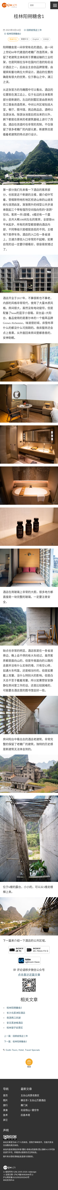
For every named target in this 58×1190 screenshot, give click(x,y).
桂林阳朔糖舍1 (29, 16)
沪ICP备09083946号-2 (23, 1175)
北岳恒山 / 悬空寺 (30, 1110)
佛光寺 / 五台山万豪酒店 (33, 1100)
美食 (5, 1110)
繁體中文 (24, 39)
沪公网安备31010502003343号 (16, 1177)
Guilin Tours (11, 1050)
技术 (5, 1115)
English (36, 39)
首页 (5, 1095)
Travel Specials (32, 1050)
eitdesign (32, 1172)
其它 (5, 1120)
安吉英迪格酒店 (15, 1022)
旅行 (5, 1105)
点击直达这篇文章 (29, 974)
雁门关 (24, 1105)
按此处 (19, 1157)
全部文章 (9, 1175)
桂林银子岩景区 (15, 1027)
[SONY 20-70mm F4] (38, 950)
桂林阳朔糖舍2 (14, 1007)
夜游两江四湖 (14, 1017)
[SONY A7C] (16, 950)
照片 (5, 1100)
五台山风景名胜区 (30, 1095)
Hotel (21, 1050)
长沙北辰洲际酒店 (16, 1012)
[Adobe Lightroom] (29, 960)
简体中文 (13, 39)
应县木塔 (25, 1115)
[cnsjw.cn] (10, 4)
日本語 (46, 39)
